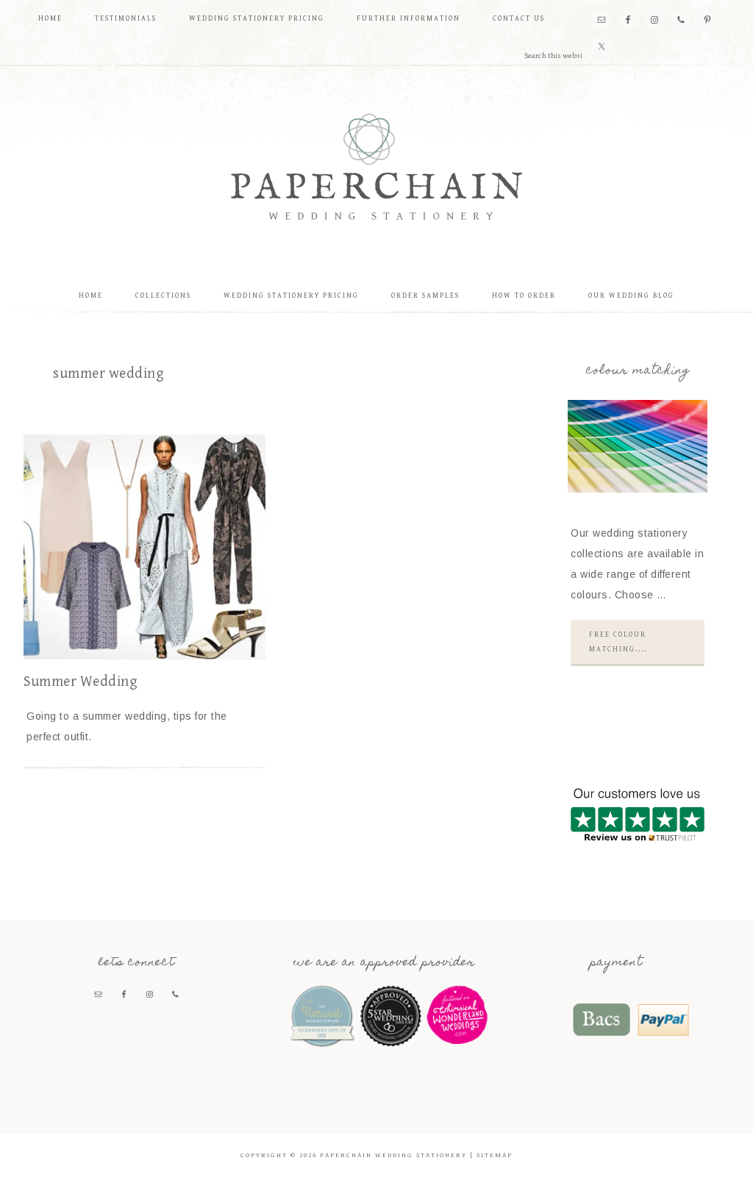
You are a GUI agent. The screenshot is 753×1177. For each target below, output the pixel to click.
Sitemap (495, 1155)
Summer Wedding (81, 681)
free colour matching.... (618, 642)
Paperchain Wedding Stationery (376, 166)
